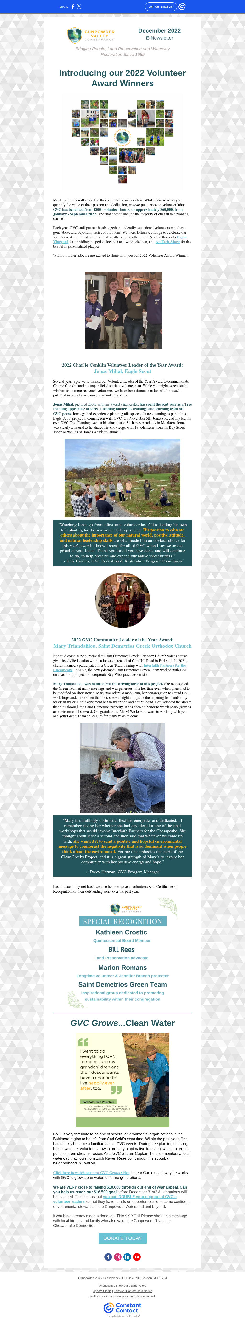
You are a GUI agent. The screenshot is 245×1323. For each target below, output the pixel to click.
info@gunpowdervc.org (114, 1296)
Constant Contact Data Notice (133, 1291)
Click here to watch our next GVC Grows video (91, 1172)
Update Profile (102, 1291)
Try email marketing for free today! (122, 1316)
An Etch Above (168, 241)
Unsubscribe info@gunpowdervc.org (122, 1285)
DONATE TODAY (122, 1238)
